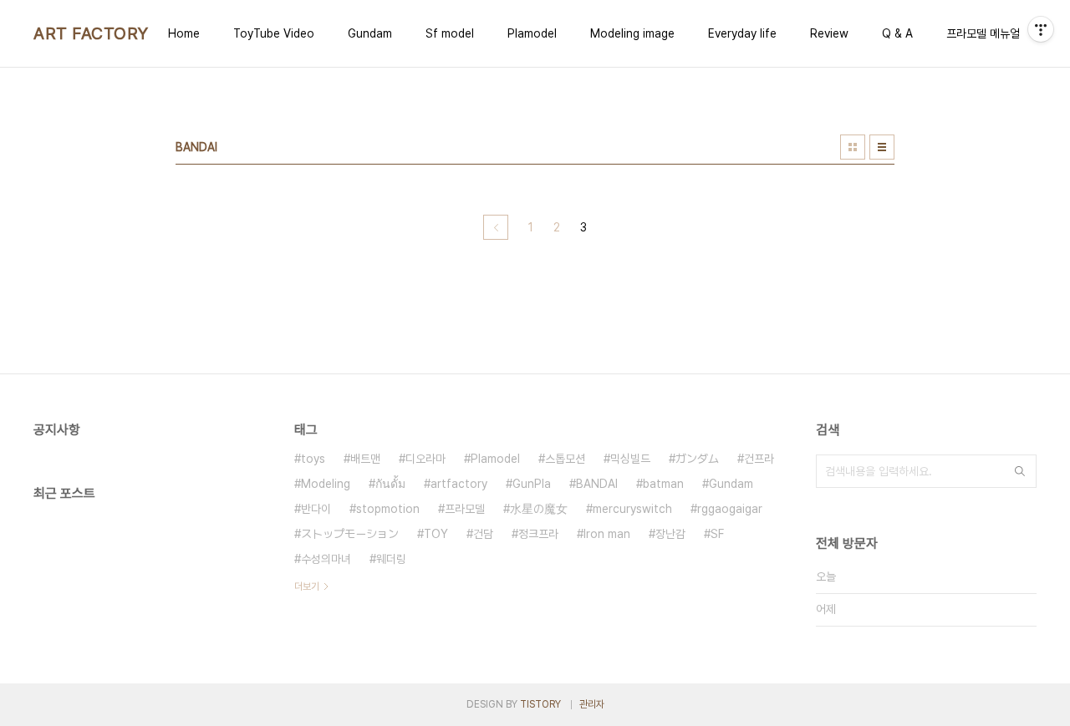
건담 (483, 534)
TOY (436, 534)
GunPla (531, 483)
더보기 (306, 586)
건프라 (759, 458)
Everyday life (742, 33)
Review (829, 33)
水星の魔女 (539, 508)
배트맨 (365, 458)
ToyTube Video (273, 33)
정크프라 (538, 534)
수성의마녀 (326, 559)
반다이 (316, 508)
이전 (495, 227)
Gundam (370, 33)
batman (663, 483)
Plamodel (532, 33)
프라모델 (465, 508)
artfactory (459, 483)
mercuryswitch (632, 508)
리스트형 (881, 147)
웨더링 (391, 559)
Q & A (897, 33)
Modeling (325, 483)
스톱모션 (565, 458)
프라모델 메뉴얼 (983, 33)
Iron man (606, 534)
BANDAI (597, 483)
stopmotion (388, 508)
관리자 (591, 704)
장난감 (670, 534)
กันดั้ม (390, 483)
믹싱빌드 (630, 458)
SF (717, 534)
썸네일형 (852, 147)
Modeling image (632, 33)
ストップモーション (350, 534)
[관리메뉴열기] (1040, 29)
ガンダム (697, 458)
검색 (1020, 471)
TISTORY (540, 704)
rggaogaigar (729, 508)
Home (184, 33)
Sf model (449, 33)
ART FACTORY (91, 33)
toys (313, 458)
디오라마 (425, 458)
